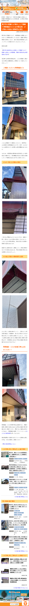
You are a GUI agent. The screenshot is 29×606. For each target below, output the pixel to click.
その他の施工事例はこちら (21, 496)
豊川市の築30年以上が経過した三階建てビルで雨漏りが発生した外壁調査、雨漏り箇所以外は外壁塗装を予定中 (14, 52)
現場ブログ (9, 17)
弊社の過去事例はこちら (9, 444)
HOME (3, 17)
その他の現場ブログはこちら (20, 587)
